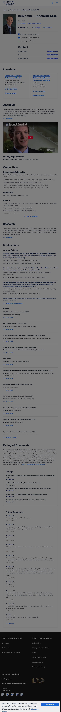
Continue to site (50, 704)
